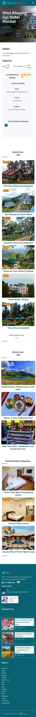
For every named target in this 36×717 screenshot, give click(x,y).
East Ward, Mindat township (17, 109)
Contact (21, 713)
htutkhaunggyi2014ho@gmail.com (16, 92)
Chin (17, 338)
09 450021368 (16, 101)
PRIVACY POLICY (14, 713)
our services (6, 713)
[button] (33, 3)
